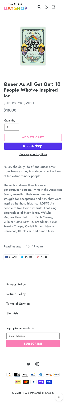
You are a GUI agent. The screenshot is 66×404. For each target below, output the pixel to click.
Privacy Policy (16, 284)
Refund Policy (16, 294)
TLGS (26, 393)
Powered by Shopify (42, 393)
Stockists (12, 313)
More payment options (33, 154)
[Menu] (60, 6)
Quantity (9, 120)
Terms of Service (18, 303)
